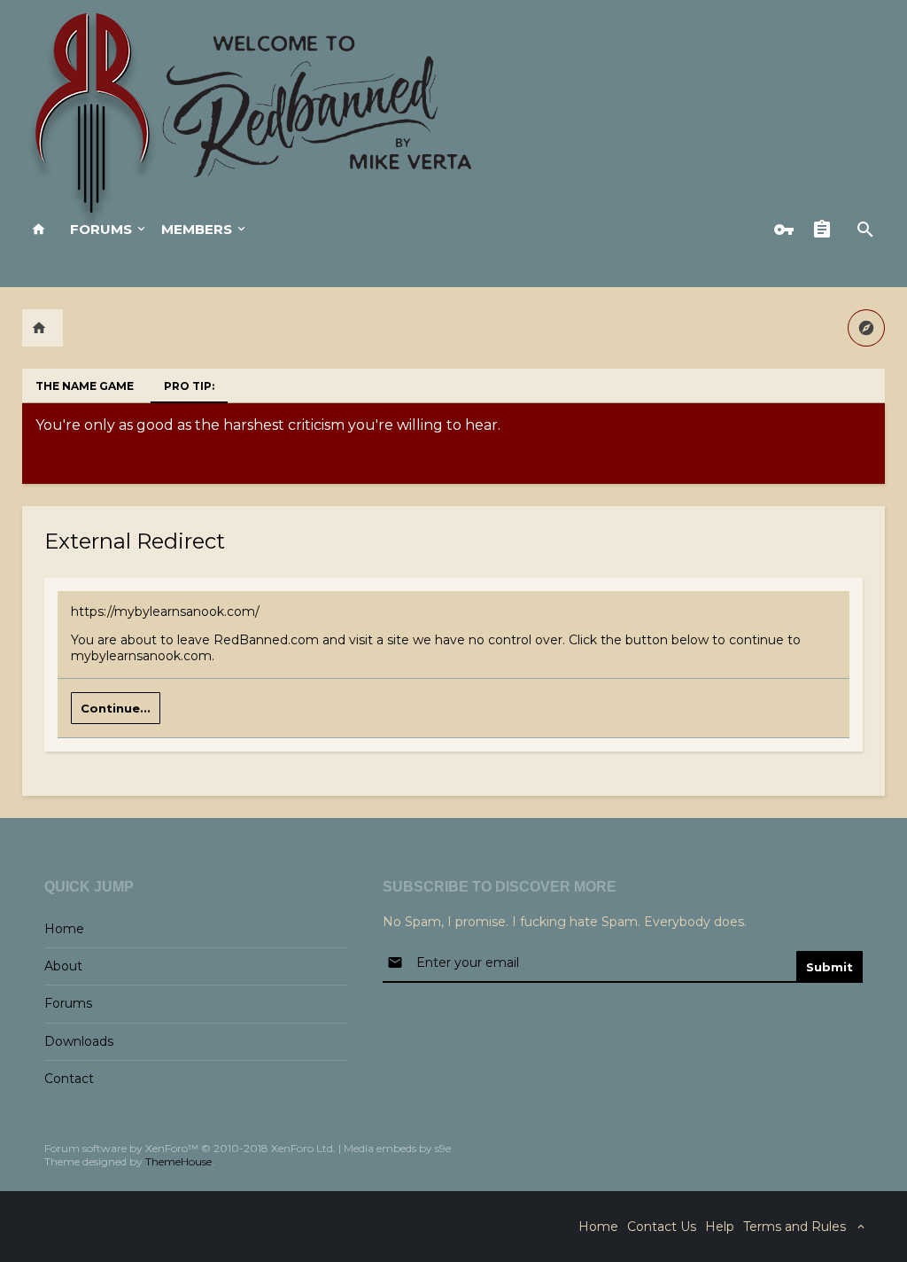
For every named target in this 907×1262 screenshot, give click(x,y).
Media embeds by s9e (397, 1148)
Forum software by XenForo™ (190, 1148)
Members (196, 229)
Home (64, 929)
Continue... (116, 708)
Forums (101, 229)
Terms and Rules (794, 1227)
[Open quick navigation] (866, 328)
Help (719, 1227)
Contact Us (661, 1227)
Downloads (78, 1041)
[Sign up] (826, 229)
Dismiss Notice (873, 421)
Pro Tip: (189, 386)
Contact (69, 1079)
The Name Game (84, 386)
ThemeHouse (178, 1161)
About (63, 966)
